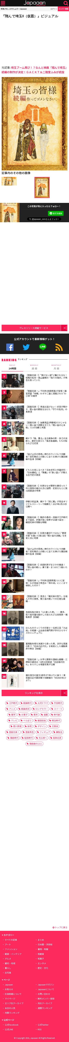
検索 (66, 3)
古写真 (8, 972)
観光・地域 (10, 963)
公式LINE (42, 347)
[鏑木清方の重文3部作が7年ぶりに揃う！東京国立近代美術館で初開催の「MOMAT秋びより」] (13, 681)
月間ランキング (12, 1012)
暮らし (8, 967)
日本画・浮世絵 (45, 944)
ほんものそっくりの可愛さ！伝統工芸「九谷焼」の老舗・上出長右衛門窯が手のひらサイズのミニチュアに (46, 630)
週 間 (34, 367)
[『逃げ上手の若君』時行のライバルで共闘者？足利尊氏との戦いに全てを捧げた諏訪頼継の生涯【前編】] (13, 460)
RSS (59, 347)
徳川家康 (17, 726)
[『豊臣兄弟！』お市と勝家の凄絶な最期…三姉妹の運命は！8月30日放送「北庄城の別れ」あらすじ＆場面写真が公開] (13, 665)
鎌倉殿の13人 (35, 743)
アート (8, 944)
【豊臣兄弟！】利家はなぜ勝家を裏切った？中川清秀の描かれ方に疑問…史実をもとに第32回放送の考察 (46, 488)
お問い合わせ (44, 993)
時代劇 (57, 714)
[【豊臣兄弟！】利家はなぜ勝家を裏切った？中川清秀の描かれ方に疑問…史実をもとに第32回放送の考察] (13, 491)
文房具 (55, 726)
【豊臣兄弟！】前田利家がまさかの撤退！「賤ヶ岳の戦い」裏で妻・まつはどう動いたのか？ (46, 567)
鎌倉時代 (14, 737)
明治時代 (56, 720)
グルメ (8, 958)
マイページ (10, 998)
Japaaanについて (46, 989)
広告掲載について (13, 993)
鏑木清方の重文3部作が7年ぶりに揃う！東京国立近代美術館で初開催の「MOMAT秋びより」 (46, 678)
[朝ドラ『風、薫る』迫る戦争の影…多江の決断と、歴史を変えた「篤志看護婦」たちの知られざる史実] (13, 444)
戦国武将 (25, 708)
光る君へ (43, 737)
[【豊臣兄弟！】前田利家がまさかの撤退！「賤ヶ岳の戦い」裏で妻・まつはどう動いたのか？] (13, 570)
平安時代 (58, 703)
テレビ (14, 720)
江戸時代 (13, 703)
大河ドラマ (43, 703)
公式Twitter (26, 347)
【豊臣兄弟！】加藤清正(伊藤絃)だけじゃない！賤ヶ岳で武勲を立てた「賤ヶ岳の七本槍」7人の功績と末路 (46, 425)
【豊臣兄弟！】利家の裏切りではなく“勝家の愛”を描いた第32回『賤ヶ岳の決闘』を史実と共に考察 (46, 535)
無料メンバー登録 (46, 998)
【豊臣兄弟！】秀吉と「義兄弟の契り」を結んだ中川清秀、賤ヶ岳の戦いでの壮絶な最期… (46, 599)
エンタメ (42, 963)
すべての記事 (11, 939)
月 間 (56, 367)
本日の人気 (10, 1008)
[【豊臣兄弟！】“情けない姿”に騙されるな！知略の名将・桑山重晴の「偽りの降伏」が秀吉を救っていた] (13, 381)
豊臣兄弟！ (14, 732)
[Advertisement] (24, 41)
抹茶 (29, 726)
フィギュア (45, 732)
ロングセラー (41, 708)
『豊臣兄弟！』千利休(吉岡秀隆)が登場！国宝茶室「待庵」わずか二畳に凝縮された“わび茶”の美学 (46, 393)
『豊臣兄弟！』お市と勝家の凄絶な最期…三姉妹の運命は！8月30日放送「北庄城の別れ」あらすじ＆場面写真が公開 (46, 662)
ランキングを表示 (34, 693)
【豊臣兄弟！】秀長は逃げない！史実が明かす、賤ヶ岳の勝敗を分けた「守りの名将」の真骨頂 (46, 409)
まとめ (41, 939)
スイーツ (58, 708)
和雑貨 (41, 953)
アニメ (12, 708)
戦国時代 (27, 703)
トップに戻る (60, 927)
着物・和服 (43, 949)
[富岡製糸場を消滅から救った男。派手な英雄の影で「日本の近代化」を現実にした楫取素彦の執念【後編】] (13, 649)
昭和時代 (28, 737)
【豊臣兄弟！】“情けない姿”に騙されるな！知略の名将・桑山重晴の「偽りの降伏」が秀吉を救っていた (46, 378)
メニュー (3, 3)
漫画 (46, 714)
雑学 (13, 714)
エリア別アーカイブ (14, 1003)
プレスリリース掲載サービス (33, 328)
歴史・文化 (43, 967)
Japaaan (34, 3)
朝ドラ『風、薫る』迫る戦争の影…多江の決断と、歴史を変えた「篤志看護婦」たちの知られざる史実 (46, 441)
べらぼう (27, 720)
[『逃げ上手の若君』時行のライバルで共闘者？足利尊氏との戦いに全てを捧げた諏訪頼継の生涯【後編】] (13, 555)
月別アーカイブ (45, 1003)
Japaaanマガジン (46, 984)
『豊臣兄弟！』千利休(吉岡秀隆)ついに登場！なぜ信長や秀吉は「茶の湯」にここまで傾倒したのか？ (46, 583)
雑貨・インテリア (13, 953)
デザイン (42, 726)
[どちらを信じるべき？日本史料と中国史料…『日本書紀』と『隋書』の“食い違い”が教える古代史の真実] (13, 476)
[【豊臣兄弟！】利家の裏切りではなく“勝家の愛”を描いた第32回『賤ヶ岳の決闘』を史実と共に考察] (13, 539)
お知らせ (9, 989)
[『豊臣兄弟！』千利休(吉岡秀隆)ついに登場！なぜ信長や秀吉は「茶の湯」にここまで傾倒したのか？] (13, 586)
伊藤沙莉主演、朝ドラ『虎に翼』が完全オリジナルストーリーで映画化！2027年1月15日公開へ (46, 504)
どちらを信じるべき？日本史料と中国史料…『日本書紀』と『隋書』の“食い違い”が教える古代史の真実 (46, 472)
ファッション (11, 949)
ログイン (54, 9)
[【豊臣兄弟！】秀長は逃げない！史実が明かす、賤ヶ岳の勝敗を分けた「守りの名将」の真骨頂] (13, 412)
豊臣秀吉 (29, 732)
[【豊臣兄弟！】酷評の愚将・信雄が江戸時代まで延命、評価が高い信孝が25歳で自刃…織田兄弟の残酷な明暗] (13, 523)
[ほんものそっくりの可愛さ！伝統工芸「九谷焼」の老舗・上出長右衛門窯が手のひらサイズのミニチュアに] (13, 634)
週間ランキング (45, 1008)
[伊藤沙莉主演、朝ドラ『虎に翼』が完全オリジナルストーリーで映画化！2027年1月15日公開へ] (13, 507)
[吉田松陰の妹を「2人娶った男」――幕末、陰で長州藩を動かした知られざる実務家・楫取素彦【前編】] (13, 618)
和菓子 (41, 958)
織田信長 (42, 720)
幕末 (36, 714)
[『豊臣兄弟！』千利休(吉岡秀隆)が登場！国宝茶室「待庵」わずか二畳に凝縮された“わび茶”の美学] (13, 397)
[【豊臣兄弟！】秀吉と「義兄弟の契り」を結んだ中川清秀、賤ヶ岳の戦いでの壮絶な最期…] (13, 602)
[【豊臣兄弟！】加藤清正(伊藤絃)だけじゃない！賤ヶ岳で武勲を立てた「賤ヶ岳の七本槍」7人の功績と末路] (13, 428)
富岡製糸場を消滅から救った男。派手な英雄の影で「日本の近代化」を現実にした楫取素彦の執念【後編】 (46, 646)
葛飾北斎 (57, 737)
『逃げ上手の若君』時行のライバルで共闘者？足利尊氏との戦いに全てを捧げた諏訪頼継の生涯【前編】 (46, 457)
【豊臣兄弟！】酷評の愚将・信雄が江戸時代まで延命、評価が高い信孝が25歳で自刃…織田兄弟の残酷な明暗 (46, 520)
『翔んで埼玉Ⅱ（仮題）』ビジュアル (30, 16)
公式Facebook (9, 347)
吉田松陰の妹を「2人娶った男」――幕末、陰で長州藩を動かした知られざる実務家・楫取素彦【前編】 (46, 614)
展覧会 (59, 732)
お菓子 (24, 714)
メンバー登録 (63, 9)
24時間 (12, 367)
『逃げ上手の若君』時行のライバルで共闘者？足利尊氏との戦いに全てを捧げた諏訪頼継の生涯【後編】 (46, 551)
